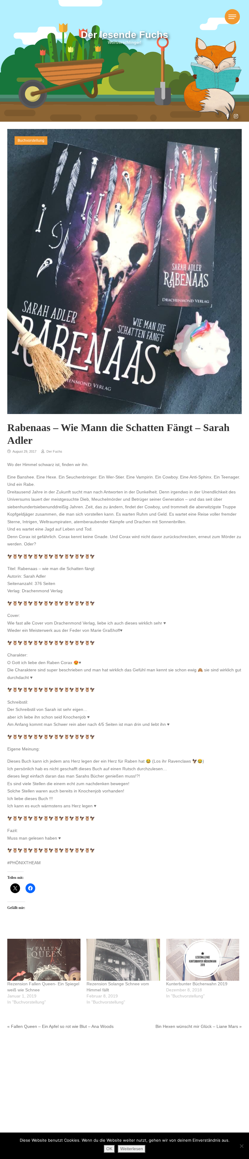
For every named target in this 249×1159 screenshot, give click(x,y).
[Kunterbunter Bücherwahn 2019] (202, 960)
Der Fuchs (54, 451)
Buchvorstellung (31, 140)
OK (109, 1149)
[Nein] (241, 1146)
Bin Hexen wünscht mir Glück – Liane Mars (196, 1026)
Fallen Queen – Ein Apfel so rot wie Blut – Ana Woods (62, 1026)
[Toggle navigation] (232, 16)
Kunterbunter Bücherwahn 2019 (196, 983)
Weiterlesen (131, 1149)
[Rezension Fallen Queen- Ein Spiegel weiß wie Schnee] (43, 960)
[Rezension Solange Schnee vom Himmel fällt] (123, 960)
